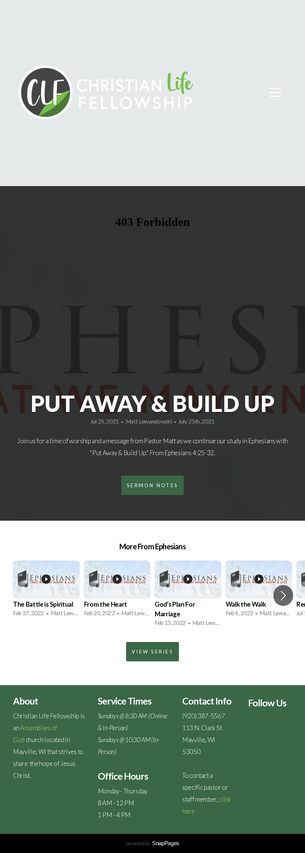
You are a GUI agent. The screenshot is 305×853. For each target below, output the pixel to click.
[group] (46, 590)
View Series (152, 652)
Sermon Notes (152, 485)
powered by (152, 843)
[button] (283, 595)
